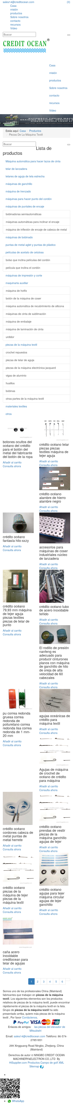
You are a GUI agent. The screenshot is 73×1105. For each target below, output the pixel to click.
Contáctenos (29, 1017)
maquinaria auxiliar (17, 283)
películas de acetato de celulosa (25, 252)
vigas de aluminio (16, 375)
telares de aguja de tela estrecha (25, 176)
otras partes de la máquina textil (25, 398)
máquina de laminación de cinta (24, 329)
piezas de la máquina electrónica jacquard (31, 368)
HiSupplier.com (18, 1062)
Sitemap (34, 1066)
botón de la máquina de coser (23, 298)
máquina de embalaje (18, 321)
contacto (15, 21)
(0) (68, 2)
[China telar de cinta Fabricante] (26, 46)
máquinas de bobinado (19, 237)
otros (9, 414)
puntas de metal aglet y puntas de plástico (31, 245)
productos (16, 13)
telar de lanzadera (16, 169)
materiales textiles (16, 406)
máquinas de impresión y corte (24, 275)
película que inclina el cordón (23, 268)
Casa (13, 6)
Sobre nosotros (19, 17)
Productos (35, 131)
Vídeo (13, 28)
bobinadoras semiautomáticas (23, 214)
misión (14, 9)
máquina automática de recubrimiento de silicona (35, 306)
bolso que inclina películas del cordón (28, 260)
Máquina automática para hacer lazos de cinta (33, 161)
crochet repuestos (16, 352)
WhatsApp (17, 1101)
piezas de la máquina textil (21, 344)
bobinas (10, 391)
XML (61, 1062)
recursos (15, 24)
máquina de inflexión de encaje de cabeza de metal (36, 229)
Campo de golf (49, 1062)
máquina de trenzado (18, 191)
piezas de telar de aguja (20, 360)
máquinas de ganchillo (19, 184)
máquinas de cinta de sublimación (26, 314)
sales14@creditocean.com (18, 2)
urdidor (10, 337)
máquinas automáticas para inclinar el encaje (32, 222)
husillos (10, 383)
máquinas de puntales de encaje (25, 206)
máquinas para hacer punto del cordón (29, 199)
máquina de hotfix (16, 290)
